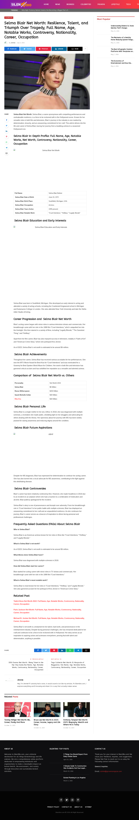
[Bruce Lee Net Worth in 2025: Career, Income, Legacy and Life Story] (47, 709)
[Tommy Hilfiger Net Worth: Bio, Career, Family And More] (17, 709)
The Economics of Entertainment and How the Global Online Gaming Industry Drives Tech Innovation (122, 62)
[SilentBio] (21, 4)
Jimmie (13, 43)
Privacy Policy (53, 807)
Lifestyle (115, 4)
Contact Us (67, 807)
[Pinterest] (6, 136)
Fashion (101, 4)
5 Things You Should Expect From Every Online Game (76, 755)
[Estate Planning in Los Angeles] (56, 780)
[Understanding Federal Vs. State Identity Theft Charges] (103, 29)
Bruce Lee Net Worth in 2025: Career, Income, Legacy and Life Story (47, 722)
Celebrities (86, 4)
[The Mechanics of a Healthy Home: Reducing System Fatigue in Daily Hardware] (103, 40)
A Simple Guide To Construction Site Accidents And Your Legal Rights (75, 767)
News (57, 4)
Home (46, 4)
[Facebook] (6, 120)
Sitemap (88, 807)
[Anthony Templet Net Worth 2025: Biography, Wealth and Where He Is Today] (76, 709)
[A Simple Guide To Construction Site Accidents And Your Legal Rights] (56, 769)
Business (70, 4)
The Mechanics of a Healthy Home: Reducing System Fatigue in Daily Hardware (122, 39)
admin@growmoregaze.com (111, 771)
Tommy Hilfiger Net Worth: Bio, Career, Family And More (17, 721)
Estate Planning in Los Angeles (75, 778)
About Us (78, 807)
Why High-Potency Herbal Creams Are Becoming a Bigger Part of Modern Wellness (46, 10)
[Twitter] (6, 125)
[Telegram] (6, 147)
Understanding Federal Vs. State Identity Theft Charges (122, 27)
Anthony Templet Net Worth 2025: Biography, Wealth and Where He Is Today (75, 722)
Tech (128, 4)
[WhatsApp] (6, 142)
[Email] (6, 153)
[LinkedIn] (6, 131)
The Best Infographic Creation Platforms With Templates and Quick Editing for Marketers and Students (122, 50)
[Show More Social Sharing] (85, 49)
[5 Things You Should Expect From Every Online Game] (56, 757)
